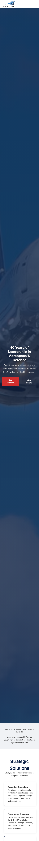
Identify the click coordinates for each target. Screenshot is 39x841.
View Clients (29, 381)
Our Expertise (10, 381)
